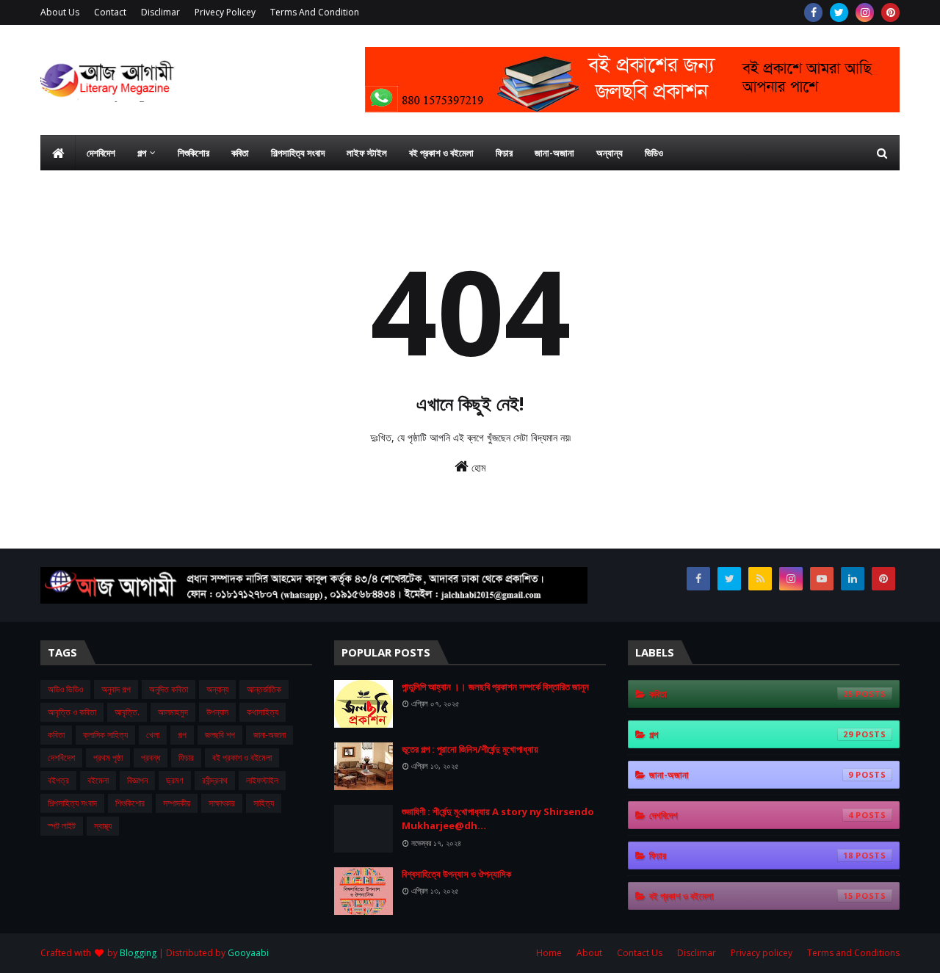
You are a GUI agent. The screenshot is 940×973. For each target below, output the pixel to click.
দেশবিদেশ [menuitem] (101, 152)
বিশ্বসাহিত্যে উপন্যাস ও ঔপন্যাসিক (456, 873)
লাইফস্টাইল (262, 780)
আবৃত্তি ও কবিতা (72, 712)
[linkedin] (852, 578)
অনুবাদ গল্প (116, 689)
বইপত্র (58, 780)
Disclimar (160, 12)
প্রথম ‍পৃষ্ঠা (108, 757)
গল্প (182, 734)
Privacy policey (761, 953)
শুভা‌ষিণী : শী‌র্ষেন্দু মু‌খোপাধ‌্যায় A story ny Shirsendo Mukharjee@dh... (498, 819)
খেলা (152, 734)
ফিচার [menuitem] (504, 152)
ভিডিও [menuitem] (654, 152)
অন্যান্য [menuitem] (609, 152)
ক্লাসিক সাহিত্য (105, 734)
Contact (110, 12)
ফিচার (186, 757)
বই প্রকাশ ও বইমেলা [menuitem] (441, 152)
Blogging (138, 953)
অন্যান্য (217, 689)
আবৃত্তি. (127, 712)
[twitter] (839, 12)
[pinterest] (890, 12)
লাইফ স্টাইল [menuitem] (367, 152)
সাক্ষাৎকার (222, 803)
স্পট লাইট (62, 826)
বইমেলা (98, 780)
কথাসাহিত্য (262, 712)
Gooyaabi (248, 953)
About (589, 953)
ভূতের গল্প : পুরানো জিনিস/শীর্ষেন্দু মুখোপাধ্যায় (470, 749)
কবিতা (56, 734)
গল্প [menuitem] (141, 152)
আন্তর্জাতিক (264, 689)
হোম (477, 467)
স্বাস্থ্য (103, 826)
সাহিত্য (263, 803)
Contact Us (639, 953)
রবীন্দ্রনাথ (215, 780)
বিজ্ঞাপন (137, 780)
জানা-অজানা (269, 734)
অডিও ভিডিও (65, 689)
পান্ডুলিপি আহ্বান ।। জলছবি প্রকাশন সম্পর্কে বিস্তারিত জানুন (495, 686)
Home (549, 953)
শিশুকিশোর (130, 803)
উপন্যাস (217, 712)
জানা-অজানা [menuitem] (554, 152)
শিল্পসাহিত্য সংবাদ (72, 803)
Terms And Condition (314, 12)
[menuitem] (58, 152)
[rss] (760, 578)
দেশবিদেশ (61, 757)
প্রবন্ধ (150, 757)
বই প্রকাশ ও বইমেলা (242, 757)
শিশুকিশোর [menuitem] (193, 152)
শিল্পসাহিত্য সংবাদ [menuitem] (298, 152)
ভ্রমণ (175, 780)
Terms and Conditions (853, 953)
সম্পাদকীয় (176, 803)
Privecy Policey (225, 12)
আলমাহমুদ (173, 712)
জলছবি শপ (220, 734)
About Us (59, 12)
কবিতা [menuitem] (240, 152)
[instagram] (865, 12)
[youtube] (822, 578)
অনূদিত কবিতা (168, 689)
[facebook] (813, 12)
